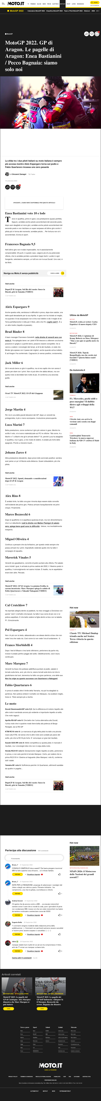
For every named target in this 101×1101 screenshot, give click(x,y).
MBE (47, 1034)
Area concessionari (94, 5)
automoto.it (34, 1091)
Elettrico (22, 1037)
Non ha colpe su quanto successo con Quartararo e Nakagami (31, 678)
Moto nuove (73, 1030)
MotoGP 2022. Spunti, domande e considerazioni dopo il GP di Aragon (25, 479)
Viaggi (21, 1044)
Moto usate (73, 1034)
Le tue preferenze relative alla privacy (31, 1097)
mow (53, 1091)
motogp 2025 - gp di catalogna (16, 994)
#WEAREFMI (36, 1051)
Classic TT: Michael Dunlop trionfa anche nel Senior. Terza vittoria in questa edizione (84, 637)
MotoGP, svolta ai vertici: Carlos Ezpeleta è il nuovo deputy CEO (84, 323)
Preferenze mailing (50, 1080)
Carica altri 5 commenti (22, 958)
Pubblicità (57, 1076)
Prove (21, 1034)
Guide (21, 1041)
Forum (21, 1051)
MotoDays (48, 1037)
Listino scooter (61, 1034)
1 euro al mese (54, 273)
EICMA (47, 1030)
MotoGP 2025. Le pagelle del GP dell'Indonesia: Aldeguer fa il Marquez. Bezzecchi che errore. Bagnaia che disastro (50, 1001)
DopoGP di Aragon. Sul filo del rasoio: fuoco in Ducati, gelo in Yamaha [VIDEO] (25, 290)
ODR (64, 1076)
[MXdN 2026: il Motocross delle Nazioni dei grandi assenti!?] (84, 856)
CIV (34, 1047)
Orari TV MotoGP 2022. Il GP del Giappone (24, 393)
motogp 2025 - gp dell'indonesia (50, 994)
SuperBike (35, 1037)
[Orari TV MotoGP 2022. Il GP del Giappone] (58, 395)
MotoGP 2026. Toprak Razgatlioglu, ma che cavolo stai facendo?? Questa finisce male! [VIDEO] (83, 356)
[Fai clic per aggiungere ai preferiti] (91, 33)
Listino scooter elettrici (63, 1037)
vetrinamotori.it (65, 1091)
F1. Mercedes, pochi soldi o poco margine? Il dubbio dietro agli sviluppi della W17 (83, 403)
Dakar (34, 1044)
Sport (35, 1027)
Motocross (35, 1041)
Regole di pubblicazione (43, 1076)
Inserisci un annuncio (75, 1051)
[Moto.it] (15, 3)
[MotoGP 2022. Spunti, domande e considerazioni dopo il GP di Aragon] (58, 481)
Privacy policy (12, 1076)
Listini (60, 1027)
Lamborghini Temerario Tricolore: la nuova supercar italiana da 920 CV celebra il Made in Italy (84, 439)
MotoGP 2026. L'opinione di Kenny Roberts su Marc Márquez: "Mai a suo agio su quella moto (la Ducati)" (84, 339)
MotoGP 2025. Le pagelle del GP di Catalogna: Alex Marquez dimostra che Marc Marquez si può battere (16, 1001)
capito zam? (52, 322)
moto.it (45, 1091)
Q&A (59, 1047)
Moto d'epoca (73, 1037)
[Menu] (3, 4)
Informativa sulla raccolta (8, 1097)
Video (21, 1047)
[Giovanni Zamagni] (7, 174)
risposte (37, 874)
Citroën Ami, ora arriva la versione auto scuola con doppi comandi (83, 421)
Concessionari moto (75, 1044)
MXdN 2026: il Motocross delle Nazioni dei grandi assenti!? (83, 874)
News (21, 1030)
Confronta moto (61, 1051)
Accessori (73, 1041)
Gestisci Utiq (87, 1076)
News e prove (24, 1027)
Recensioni (60, 1044)
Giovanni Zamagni (19, 174)
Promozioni (73, 1047)
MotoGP (10, 34)
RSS (70, 1076)
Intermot (47, 1041)
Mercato (74, 1027)
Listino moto (60, 1030)
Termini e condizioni (26, 1076)
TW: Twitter (31, 174)
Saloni (48, 1027)
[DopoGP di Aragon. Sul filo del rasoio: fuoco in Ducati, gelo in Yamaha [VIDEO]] (58, 292)
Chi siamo (77, 1076)
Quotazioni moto (61, 1041)
